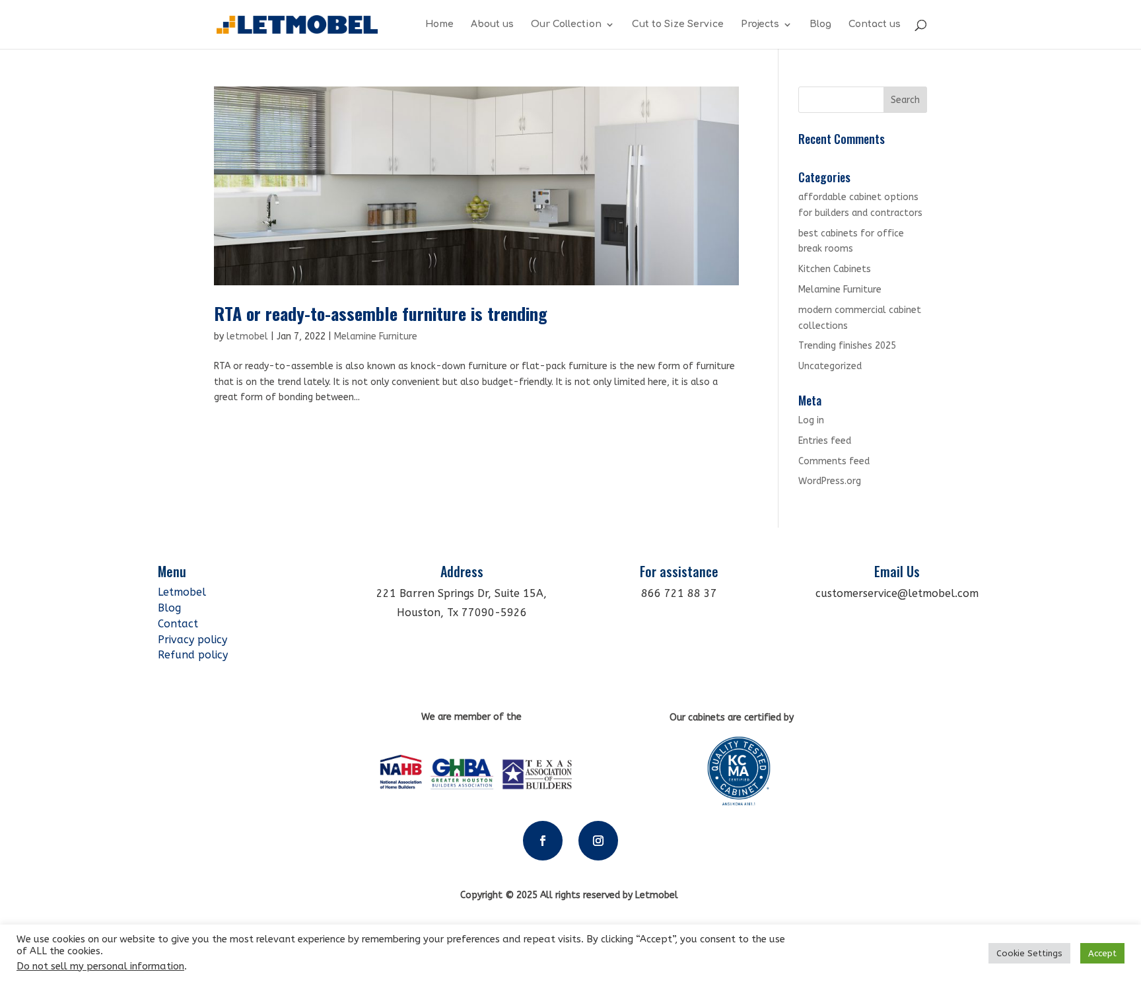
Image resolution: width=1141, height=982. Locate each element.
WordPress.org (829, 481)
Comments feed (834, 461)
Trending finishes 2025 (847, 345)
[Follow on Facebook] (543, 840)
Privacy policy (192, 639)
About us (492, 24)
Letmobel (183, 592)
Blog (820, 24)
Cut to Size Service (678, 24)
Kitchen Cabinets (834, 269)
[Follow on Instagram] (598, 840)
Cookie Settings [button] (1029, 953)
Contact (178, 623)
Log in (811, 420)
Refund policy (193, 655)
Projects (760, 24)
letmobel (247, 336)
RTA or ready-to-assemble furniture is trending (380, 313)
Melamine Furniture (375, 336)
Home (439, 24)
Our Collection (566, 24)
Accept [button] (1102, 953)
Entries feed (824, 440)
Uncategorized (830, 366)
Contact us (874, 24)
